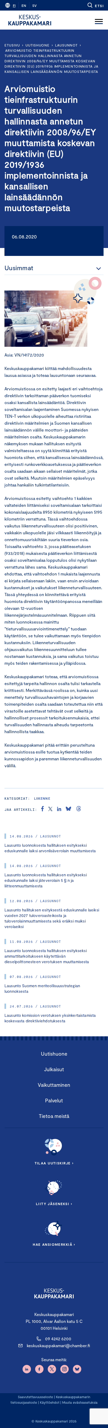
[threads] (78, 809)
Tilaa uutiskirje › (54, 1163)
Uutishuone (37, 45)
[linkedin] (59, 809)
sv (34, 5)
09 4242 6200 (58, 1338)
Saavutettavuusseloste (35, 1397)
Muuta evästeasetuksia (80, 1402)
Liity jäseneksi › (54, 1204)
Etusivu (12, 45)
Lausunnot (66, 45)
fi (14, 5)
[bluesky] (68, 809)
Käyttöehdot (50, 1402)
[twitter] (50, 809)
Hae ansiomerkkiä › (54, 1244)
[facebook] (42, 809)
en (23, 5)
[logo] (29, 20)
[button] (95, 5)
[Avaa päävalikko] (99, 20)
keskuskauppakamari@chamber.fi (58, 1345)
